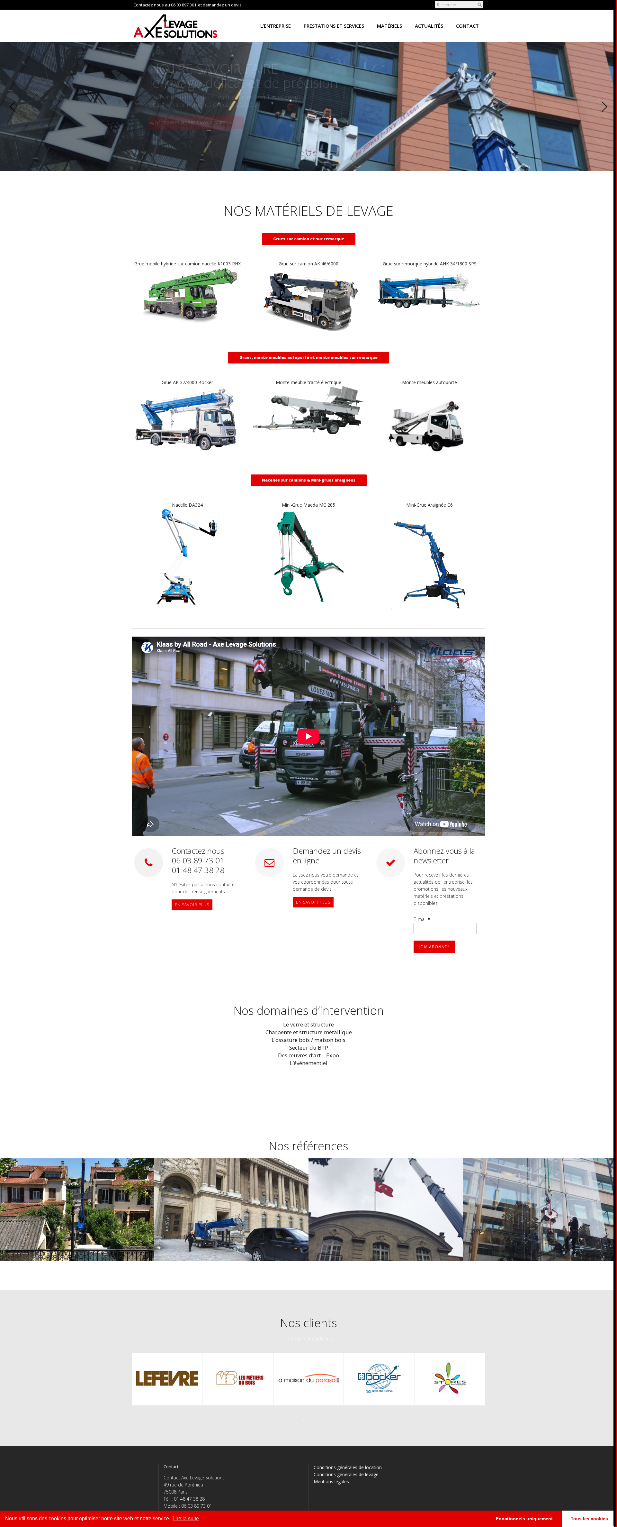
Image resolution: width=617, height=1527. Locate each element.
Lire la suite (186, 1518)
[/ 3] (71, 106)
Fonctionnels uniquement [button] (524, 1518)
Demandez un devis (441, 111)
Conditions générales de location (348, 1467)
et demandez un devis (220, 5)
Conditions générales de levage (346, 1474)
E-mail (422, 919)
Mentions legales (331, 1481)
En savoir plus (192, 904)
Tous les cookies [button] (589, 1518)
